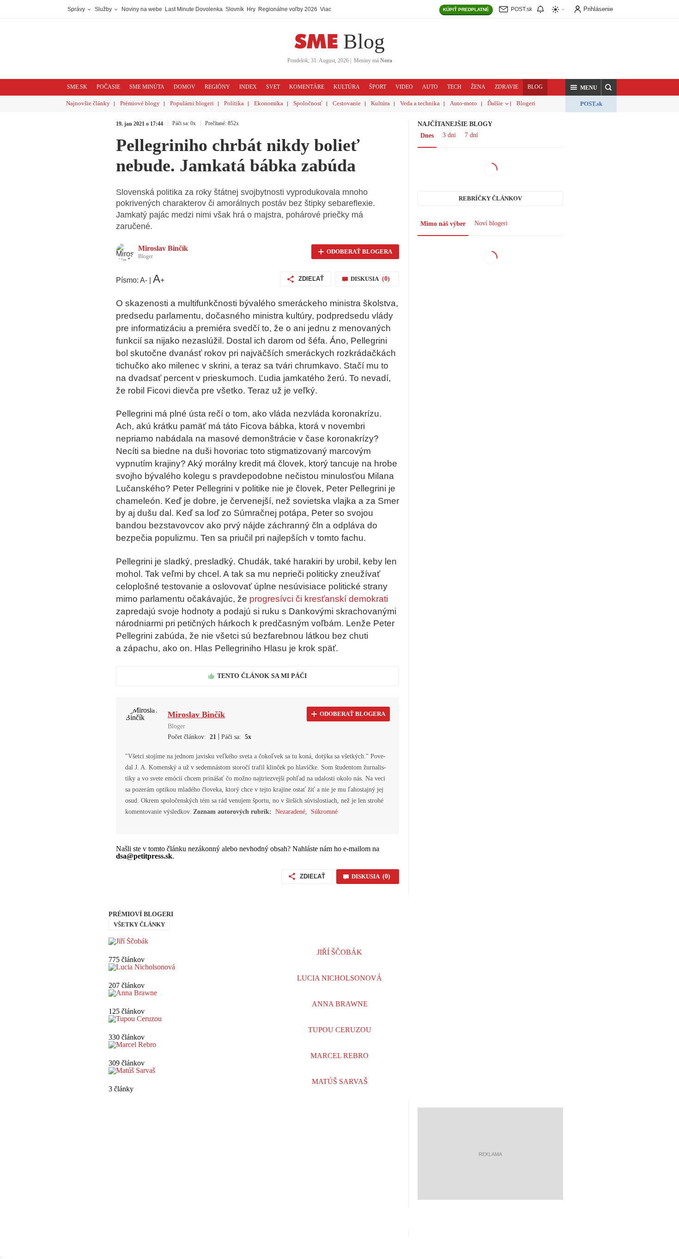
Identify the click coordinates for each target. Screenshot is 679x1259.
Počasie (108, 87)
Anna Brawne (340, 1004)
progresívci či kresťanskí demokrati (318, 599)
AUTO (430, 87)
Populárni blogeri (192, 103)
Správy (76, 9)
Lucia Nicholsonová (339, 978)
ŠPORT (377, 87)
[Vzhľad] (558, 9)
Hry (251, 9)
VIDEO (404, 87)
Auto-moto (463, 103)
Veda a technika (420, 103)
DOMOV (184, 87)
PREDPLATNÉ (466, 9)
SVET (273, 87)
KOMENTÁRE (306, 87)
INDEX (248, 87)
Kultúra (380, 103)
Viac (325, 9)
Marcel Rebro (339, 1055)
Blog (364, 41)
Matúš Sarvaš (340, 1081)
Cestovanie (347, 103)
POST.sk (591, 103)
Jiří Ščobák (339, 952)
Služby (104, 9)
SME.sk (77, 87)
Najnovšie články (88, 103)
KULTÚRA (346, 87)
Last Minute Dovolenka (194, 9)
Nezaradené (290, 811)
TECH (454, 87)
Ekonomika (268, 103)
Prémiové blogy (140, 103)
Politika (234, 103)
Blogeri (525, 103)
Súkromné (324, 811)
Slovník (234, 9)
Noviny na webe (141, 9)
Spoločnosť (307, 103)
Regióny (217, 87)
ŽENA (478, 87)
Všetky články (139, 924)
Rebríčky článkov (490, 198)
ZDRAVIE (506, 87)
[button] (583, 87)
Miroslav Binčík (163, 248)
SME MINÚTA (146, 87)
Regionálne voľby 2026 (287, 9)
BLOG (535, 87)
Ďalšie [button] (495, 103)
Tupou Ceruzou (339, 1030)
